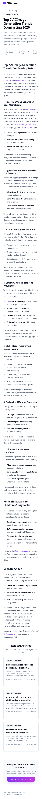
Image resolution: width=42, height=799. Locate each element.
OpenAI (17, 124)
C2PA (9, 301)
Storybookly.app (21, 551)
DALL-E (8, 80)
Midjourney (20, 80)
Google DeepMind (28, 124)
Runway (29, 109)
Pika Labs (29, 127)
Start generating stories (19, 779)
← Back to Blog (11, 11)
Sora (20, 109)
